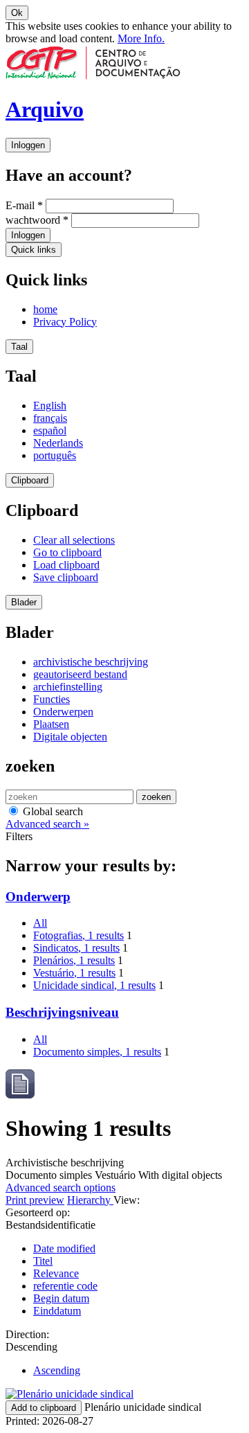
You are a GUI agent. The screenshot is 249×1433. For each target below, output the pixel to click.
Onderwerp (38, 896)
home (45, 309)
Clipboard (29, 480)
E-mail (24, 205)
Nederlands (58, 443)
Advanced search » (47, 824)
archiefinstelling (67, 687)
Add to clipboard (43, 1408)
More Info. (141, 38)
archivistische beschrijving (90, 662)
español (49, 430)
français (50, 418)
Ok (17, 13)
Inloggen (28, 145)
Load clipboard (66, 565)
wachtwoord (37, 220)
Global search (51, 811)
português (54, 455)
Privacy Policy (65, 322)
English (49, 405)
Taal (19, 346)
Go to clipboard (67, 552)
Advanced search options (61, 1187)
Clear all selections (74, 540)
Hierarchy (90, 1200)
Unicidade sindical (94, 985)
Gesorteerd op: (38, 1212)
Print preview (35, 1200)
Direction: (27, 1334)
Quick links (33, 249)
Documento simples (97, 1052)
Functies (51, 699)
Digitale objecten (70, 736)
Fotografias (78, 935)
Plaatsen (51, 724)
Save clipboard (65, 577)
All (40, 923)
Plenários (74, 960)
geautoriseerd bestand (80, 674)
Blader (24, 602)
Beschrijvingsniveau (62, 1012)
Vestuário (74, 973)
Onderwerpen (63, 712)
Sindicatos (76, 948)
